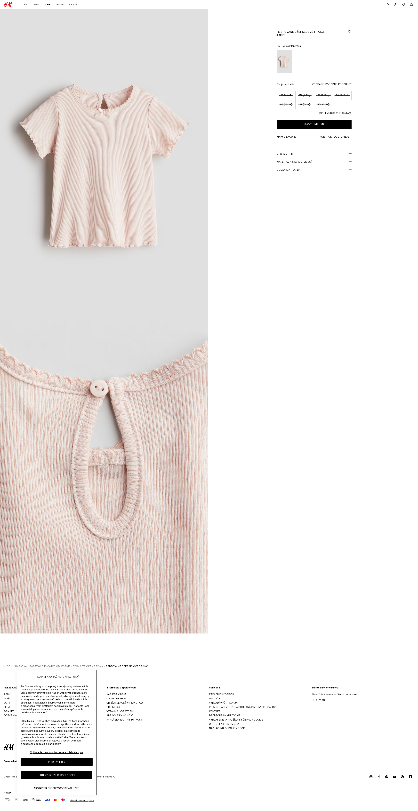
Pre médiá (113, 707)
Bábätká (21, 666)
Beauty (74, 4)
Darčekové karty (16, 715)
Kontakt (214, 711)
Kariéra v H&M (116, 694)
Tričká (98, 666)
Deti (48, 4)
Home (60, 4)
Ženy (25, 4)
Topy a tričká (82, 666)
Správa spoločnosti (120, 715)
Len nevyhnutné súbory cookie (56, 775)
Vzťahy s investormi (120, 711)
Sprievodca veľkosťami (335, 113)
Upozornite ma (314, 124)
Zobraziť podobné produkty (332, 84)
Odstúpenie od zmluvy (224, 723)
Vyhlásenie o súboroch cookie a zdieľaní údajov (56, 752)
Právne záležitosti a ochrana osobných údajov (242, 707)
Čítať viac (318, 700)
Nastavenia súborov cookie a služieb (56, 788)
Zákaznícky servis (221, 694)
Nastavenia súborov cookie (228, 728)
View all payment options (82, 800)
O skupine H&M (116, 698)
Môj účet (215, 698)
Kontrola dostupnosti (336, 136)
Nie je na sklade (285, 84)
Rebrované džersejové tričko (127, 666)
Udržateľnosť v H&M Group (125, 702)
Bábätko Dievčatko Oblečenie (49, 666)
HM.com (8, 666)
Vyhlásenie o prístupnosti (124, 719)
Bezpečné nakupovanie (225, 715)
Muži (37, 4)
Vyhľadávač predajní (223, 702)
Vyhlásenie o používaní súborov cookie (236, 719)
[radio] (284, 61)
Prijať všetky (56, 761)
